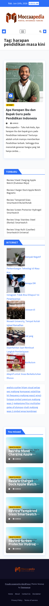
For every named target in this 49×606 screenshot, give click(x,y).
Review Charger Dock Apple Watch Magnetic (24, 191)
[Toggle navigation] (22, 31)
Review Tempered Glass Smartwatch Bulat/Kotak (19, 201)
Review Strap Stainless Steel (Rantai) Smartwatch (21, 221)
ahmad (15, 123)
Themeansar (25, 587)
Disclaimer (37, 594)
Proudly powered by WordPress (18, 584)
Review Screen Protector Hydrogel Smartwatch (24, 211)
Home (10, 594)
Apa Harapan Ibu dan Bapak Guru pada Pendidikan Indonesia (21, 114)
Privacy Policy (16, 600)
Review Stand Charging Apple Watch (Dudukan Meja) (21, 181)
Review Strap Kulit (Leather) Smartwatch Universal (21, 231)
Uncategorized (15, 447)
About (17, 594)
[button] (40, 31)
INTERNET (10, 105)
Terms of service (31, 600)
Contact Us (26, 594)
